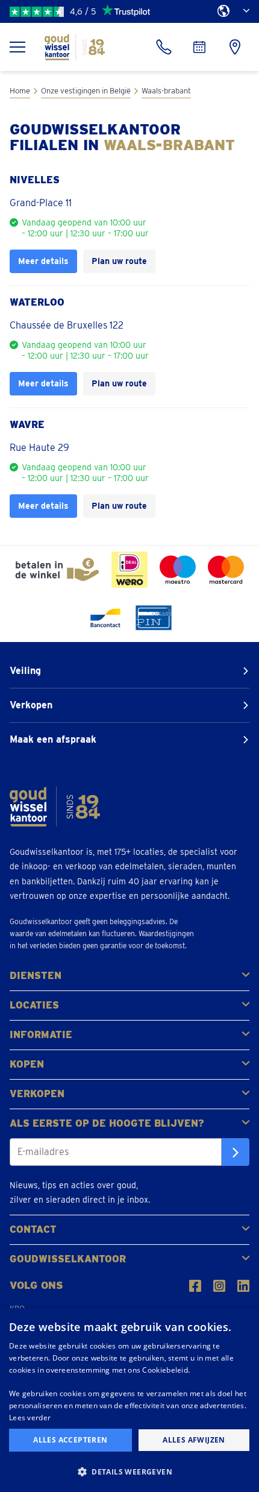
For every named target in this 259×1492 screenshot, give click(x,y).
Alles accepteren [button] (70, 1440)
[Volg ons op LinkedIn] (243, 1286)
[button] (129, 1471)
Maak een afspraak (53, 739)
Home (20, 90)
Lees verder (30, 1417)
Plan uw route (119, 261)
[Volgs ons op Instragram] (219, 1286)
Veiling (25, 670)
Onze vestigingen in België (86, 90)
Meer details (43, 261)
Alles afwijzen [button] (194, 1440)
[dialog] (129, 1400)
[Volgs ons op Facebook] (195, 1286)
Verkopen (31, 705)
